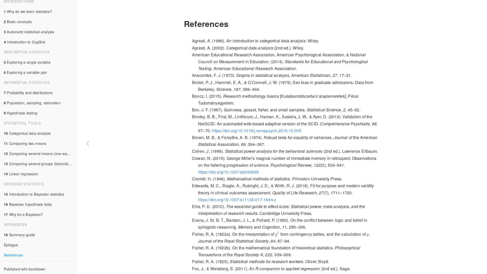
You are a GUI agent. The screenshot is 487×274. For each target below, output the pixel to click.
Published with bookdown (25, 268)
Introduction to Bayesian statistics (34, 194)
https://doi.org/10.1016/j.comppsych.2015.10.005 (256, 130)
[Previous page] (87, 143)
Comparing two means (25, 143)
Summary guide (19, 234)
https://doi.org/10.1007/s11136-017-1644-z (237, 199)
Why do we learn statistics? (28, 11)
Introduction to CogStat (24, 41)
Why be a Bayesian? (23, 214)
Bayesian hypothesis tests (28, 204)
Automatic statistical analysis (29, 31)
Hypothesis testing (20, 112)
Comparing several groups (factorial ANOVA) (40, 163)
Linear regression (21, 173)
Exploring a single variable (27, 62)
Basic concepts (18, 21)
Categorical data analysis (27, 133)
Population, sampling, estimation (32, 102)
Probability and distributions (28, 92)
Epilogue (11, 244)
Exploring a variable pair (25, 72)
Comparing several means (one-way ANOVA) (40, 153)
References (13, 255)
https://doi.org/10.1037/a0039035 (228, 172)
